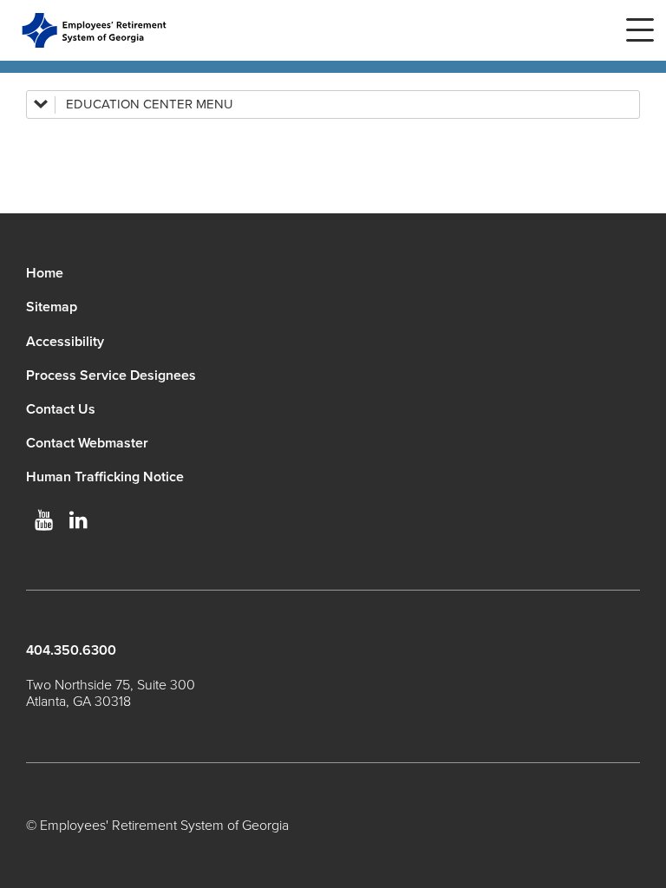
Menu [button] (640, 30)
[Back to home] (94, 30)
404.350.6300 (71, 650)
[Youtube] (43, 520)
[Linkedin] (78, 520)
